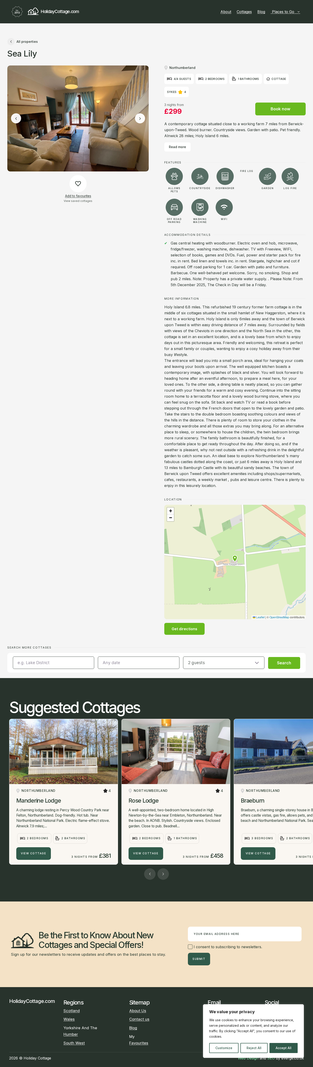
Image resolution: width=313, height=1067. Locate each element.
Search (284, 662)
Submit (198, 959)
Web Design (248, 1058)
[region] (253, 1031)
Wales (69, 1019)
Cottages (244, 11)
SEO (271, 1058)
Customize (223, 1048)
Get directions (184, 629)
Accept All (283, 1048)
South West (74, 1043)
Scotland (71, 1010)
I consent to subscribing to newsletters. (227, 947)
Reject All (254, 1048)
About (225, 11)
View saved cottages (78, 201)
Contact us (139, 1019)
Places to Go (283, 11)
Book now (280, 108)
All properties (27, 41)
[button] (235, 558)
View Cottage (33, 853)
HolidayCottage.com (60, 11)
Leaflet (260, 617)
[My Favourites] (302, 12)
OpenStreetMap (279, 617)
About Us (137, 1010)
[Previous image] (16, 119)
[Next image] (140, 119)
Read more (177, 147)
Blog (261, 11)
